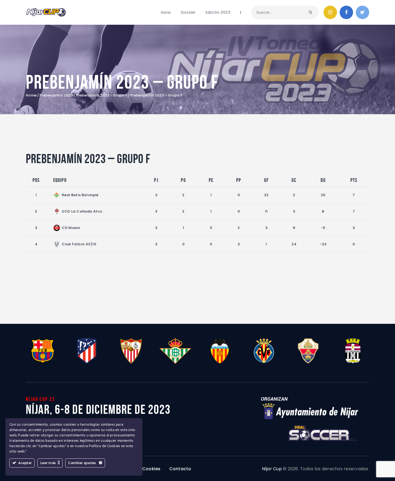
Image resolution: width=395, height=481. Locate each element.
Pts (353, 180)
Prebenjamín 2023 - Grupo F (102, 95)
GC (294, 180)
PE (211, 180)
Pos (36, 180)
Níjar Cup (272, 469)
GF (266, 180)
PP (238, 180)
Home (31, 95)
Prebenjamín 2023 (56, 95)
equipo (60, 180)
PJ (156, 180)
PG (183, 180)
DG (323, 180)
